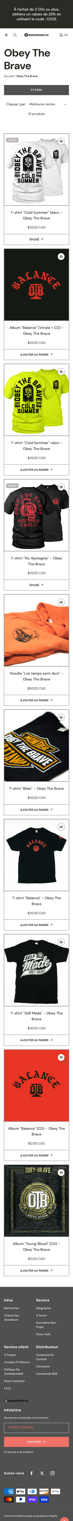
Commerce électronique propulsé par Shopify (30, 1516)
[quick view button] (61, 141)
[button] (6, 35)
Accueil (9, 76)
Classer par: (16, 104)
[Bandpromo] (36, 35)
